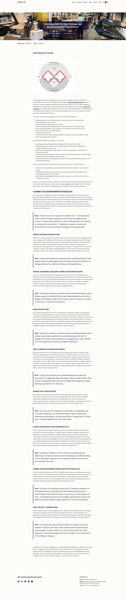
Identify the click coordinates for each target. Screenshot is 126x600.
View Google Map (94, 585)
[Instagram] (25, 581)
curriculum (40, 43)
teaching (27, 43)
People (79, 2)
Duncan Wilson (55, 33)
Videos (95, 2)
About (74, 2)
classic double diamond (75, 102)
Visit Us (87, 585)
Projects (85, 2)
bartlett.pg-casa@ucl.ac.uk (90, 579)
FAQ (100, 2)
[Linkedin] (28, 581)
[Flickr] (32, 581)
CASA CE (21, 2)
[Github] (22, 581)
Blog (90, 2)
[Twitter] (18, 581)
